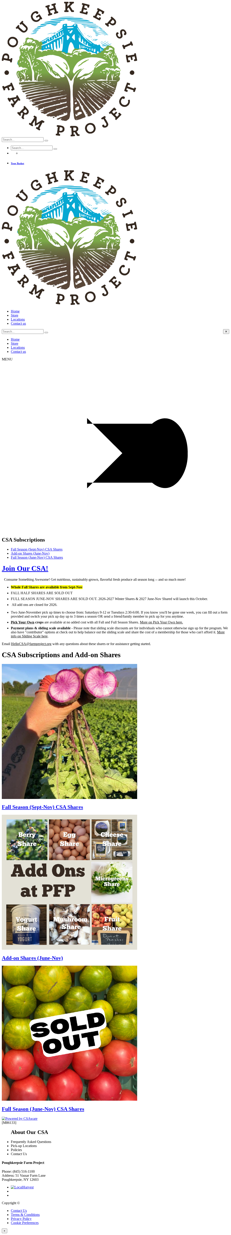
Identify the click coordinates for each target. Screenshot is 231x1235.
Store (14, 315)
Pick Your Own (22, 622)
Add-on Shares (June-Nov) (30, 553)
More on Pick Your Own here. (161, 622)
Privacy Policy (21, 1219)
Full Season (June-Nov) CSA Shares (37, 557)
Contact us (18, 323)
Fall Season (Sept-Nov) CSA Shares (36, 549)
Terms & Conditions (25, 1215)
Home (15, 311)
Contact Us (19, 1211)
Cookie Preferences (25, 1223)
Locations (18, 319)
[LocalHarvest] (22, 1187)
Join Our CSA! (25, 568)
